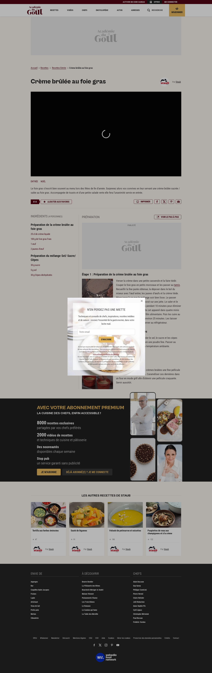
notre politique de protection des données (106, 354)
